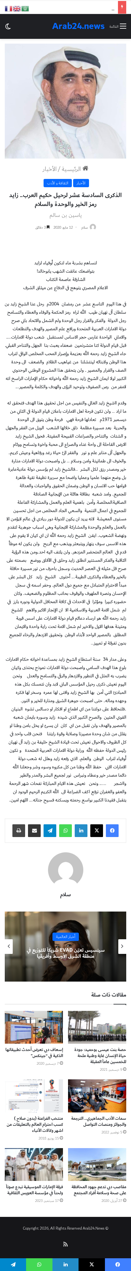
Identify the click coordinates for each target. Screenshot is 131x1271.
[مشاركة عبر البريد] (34, 830)
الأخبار (50, 169)
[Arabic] (25, 8)
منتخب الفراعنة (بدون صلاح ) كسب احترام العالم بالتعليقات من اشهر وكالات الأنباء (35, 1124)
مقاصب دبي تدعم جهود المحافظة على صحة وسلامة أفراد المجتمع (99, 1190)
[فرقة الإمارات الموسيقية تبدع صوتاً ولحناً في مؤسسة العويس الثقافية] (34, 1164)
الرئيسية (72, 169)
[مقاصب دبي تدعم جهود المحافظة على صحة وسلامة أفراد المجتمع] (97, 1164)
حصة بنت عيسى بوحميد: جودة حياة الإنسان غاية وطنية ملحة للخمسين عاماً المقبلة (100, 1056)
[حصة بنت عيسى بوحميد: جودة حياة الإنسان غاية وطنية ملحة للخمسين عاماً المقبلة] (97, 1027)
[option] (65, 947)
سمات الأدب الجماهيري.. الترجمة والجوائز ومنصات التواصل (98, 1121)
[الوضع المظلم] (8, 29)
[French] (9, 8)
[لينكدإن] (81, 830)
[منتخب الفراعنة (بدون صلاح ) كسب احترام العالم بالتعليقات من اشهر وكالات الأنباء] (34, 1095)
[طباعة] (18, 830)
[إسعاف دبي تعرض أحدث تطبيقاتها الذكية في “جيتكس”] (34, 1027)
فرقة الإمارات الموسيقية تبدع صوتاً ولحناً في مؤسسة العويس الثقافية (34, 1190)
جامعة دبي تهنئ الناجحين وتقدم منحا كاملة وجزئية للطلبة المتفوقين (65, 953)
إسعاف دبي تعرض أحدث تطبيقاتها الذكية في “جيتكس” (34, 1053)
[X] (96, 830)
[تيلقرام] (50, 830)
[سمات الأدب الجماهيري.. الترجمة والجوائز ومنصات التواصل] (97, 1095)
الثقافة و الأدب (57, 183)
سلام (84, 227)
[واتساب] (65, 830)
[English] (17, 8)
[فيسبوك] (112, 830)
